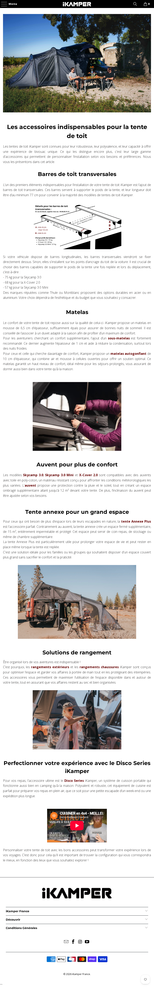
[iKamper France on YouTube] (87, 942)
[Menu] (2, 4)
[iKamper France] (77, 4)
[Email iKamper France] (66, 942)
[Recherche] (135, 4)
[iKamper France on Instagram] (80, 942)
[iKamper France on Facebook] (73, 942)
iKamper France (81, 974)
